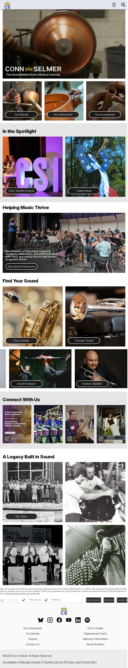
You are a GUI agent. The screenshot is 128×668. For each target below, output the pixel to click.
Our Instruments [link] (32, 628)
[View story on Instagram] (17, 424)
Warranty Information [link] (95, 639)
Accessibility (10, 662)
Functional (13, 600)
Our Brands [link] (33, 633)
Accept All (122, 600)
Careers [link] (32, 639)
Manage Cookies (30, 662)
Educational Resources (22, 266)
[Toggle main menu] (114, 4)
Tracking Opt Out (53, 662)
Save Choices (93, 600)
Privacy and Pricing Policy (81, 662)
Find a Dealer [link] (95, 628)
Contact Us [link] (33, 644)
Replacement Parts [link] (95, 633)
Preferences (35, 599)
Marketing (56, 599)
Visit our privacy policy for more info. (22, 593)
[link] (40, 620)
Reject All (109, 600)
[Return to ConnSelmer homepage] (7, 4)
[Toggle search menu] (123, 4)
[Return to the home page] (64, 610)
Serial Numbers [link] (95, 644)
